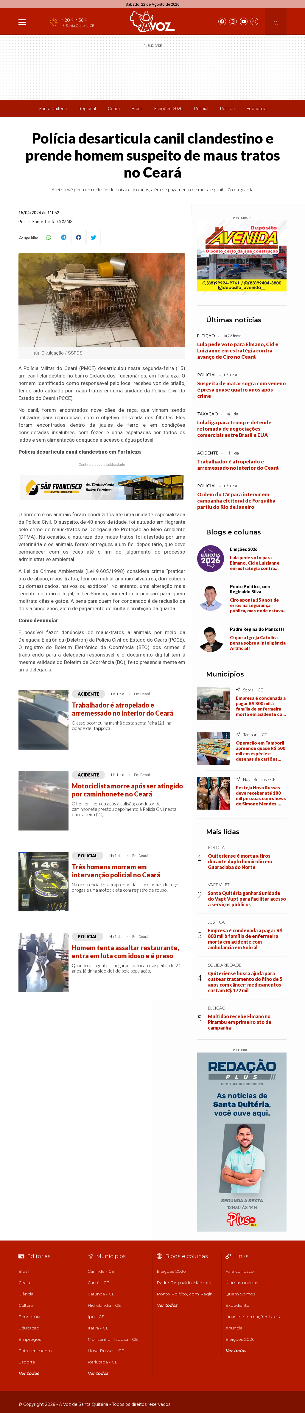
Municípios (225, 674)
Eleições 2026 (168, 108)
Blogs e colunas (233, 532)
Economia (257, 108)
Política (227, 108)
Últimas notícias (234, 320)
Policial (201, 108)
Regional (87, 108)
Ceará (114, 108)
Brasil (137, 108)
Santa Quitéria (53, 108)
